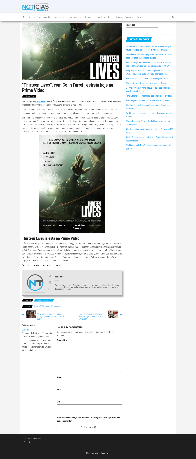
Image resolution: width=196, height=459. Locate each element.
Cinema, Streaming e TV (39, 17)
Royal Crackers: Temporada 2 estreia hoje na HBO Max (149, 96)
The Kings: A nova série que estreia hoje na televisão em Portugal (90, 316)
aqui (60, 265)
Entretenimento (103, 17)
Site (58, 401)
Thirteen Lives (56, 306)
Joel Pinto (26, 329)
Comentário (63, 340)
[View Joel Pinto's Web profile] (50, 282)
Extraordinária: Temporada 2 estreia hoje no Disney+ (148, 78)
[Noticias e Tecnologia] (23, 17)
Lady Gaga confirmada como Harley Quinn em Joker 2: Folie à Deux (50, 316)
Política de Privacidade (32, 438)
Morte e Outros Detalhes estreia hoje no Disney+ (146, 83)
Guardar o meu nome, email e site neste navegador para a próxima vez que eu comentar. (88, 419)
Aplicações (74, 17)
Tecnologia (59, 17)
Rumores (89, 17)
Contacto (27, 442)
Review (140, 17)
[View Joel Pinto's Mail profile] (50, 289)
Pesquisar (130, 25)
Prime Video (40, 101)
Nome (59, 377)
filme (36, 306)
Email (59, 389)
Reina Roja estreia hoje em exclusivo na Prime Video (148, 100)
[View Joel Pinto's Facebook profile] (50, 276)
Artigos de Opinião (124, 17)
